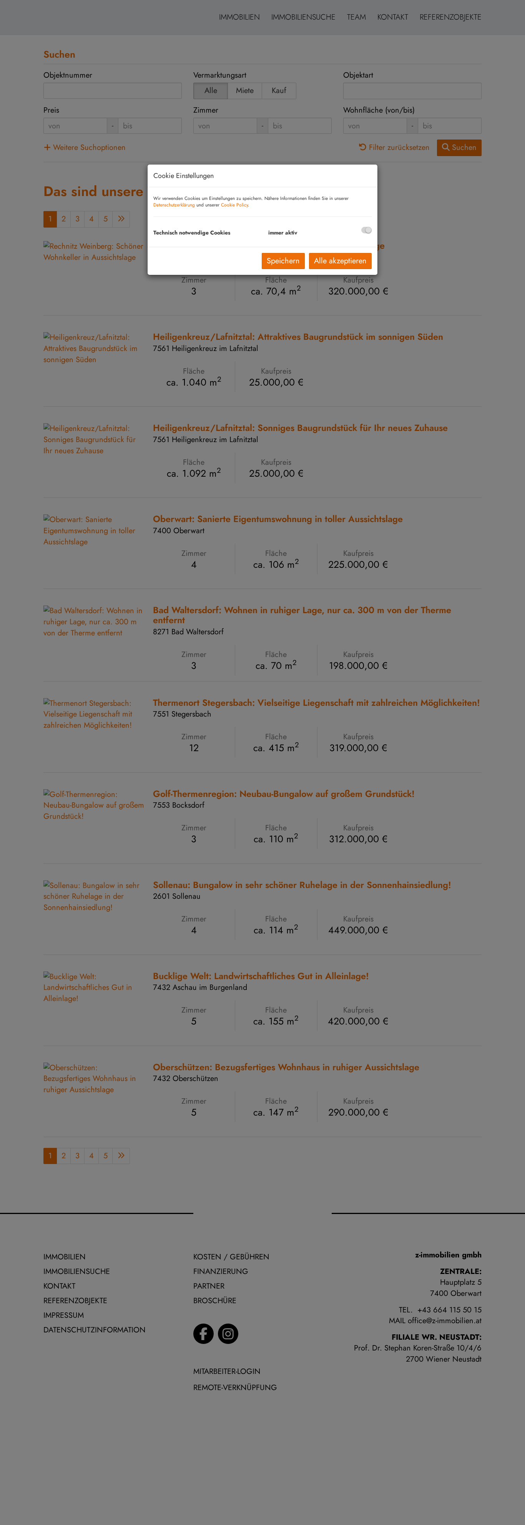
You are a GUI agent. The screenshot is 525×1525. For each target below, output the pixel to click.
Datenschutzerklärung (174, 204)
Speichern (283, 260)
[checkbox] (366, 230)
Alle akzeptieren (340, 260)
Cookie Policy (234, 204)
